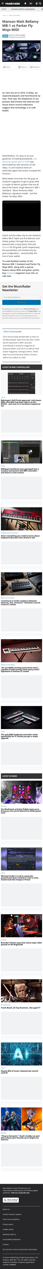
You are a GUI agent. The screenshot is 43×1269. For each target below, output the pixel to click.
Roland (5, 247)
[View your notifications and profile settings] (25, 3)
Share (8, 67)
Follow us (24, 67)
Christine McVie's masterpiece (23, 9)
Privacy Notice (32, 311)
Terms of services (30, 309)
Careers (6, 1244)
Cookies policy (8, 1229)
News (5, 36)
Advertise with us (9, 1234)
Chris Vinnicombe (18, 35)
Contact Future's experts (12, 1214)
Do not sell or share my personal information (20, 1249)
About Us (6, 1209)
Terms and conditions (11, 1219)
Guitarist (11, 273)
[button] (2, 3)
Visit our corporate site (20, 1193)
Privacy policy (8, 1224)
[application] (21, 214)
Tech (4, 15)
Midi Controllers (14, 15)
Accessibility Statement (12, 1239)
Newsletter (36, 67)
